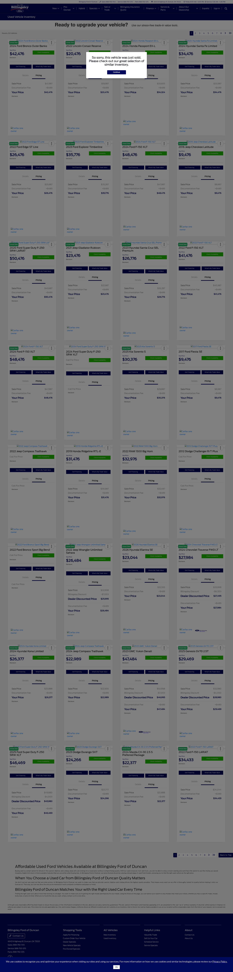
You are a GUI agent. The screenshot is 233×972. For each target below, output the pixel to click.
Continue (116, 72)
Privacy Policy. (219, 961)
